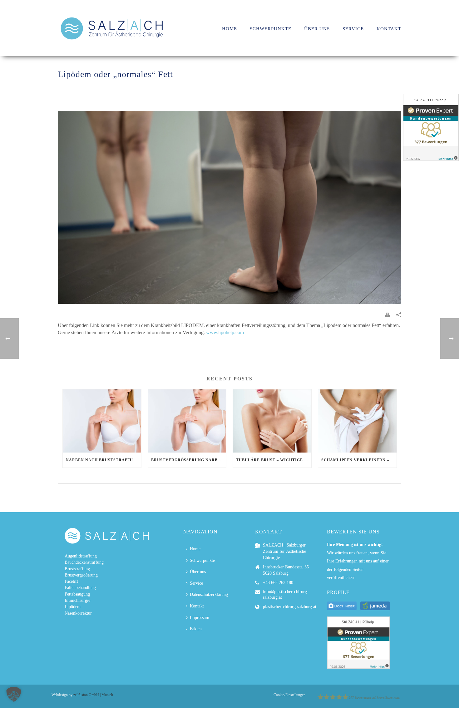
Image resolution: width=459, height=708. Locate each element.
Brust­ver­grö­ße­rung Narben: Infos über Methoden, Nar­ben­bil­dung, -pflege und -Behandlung (188, 460)
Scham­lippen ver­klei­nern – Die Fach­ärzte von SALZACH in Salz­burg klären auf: (359, 460)
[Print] (387, 314)
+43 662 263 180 (278, 582)
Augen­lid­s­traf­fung (81, 556)
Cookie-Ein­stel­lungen (289, 695)
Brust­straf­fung (77, 569)
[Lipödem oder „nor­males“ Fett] (229, 207)
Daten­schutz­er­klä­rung (209, 594)
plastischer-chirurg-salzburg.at (289, 606)
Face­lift (71, 581)
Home (195, 549)
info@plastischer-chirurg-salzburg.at (285, 594)
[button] (13, 694)
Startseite (316, 89)
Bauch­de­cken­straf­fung (84, 562)
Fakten (196, 628)
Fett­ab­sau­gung (77, 594)
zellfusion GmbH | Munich (93, 695)
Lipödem (73, 606)
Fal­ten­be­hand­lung (80, 587)
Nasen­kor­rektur (78, 613)
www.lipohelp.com (225, 332)
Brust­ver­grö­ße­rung (81, 575)
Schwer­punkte (270, 28)
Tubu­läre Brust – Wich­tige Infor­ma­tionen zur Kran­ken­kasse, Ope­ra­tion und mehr (273, 460)
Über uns (317, 28)
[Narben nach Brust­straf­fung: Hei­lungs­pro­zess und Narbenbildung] (102, 420)
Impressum (199, 617)
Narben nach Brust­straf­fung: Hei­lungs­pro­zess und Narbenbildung (103, 460)
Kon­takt (389, 28)
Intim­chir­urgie (77, 600)
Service (353, 28)
